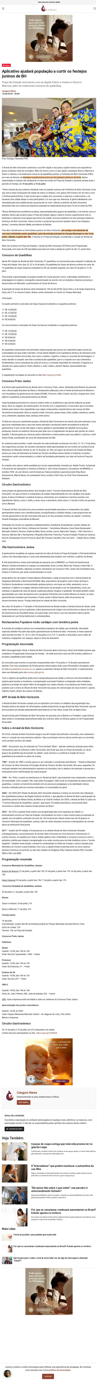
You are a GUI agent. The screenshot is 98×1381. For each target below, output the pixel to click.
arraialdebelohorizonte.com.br (21, 669)
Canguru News (27, 1092)
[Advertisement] (49, 1336)
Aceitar (48, 1376)
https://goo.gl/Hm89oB (46, 1033)
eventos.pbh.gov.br (35, 672)
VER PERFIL (23, 1102)
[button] (7, 1373)
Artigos (6, 65)
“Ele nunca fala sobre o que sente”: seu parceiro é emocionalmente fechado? (59, 1189)
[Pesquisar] (94, 8)
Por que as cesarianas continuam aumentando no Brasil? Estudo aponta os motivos (52, 1246)
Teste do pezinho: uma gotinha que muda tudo (34, 1234)
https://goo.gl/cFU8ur (51, 375)
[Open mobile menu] (3, 8)
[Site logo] (49, 8)
